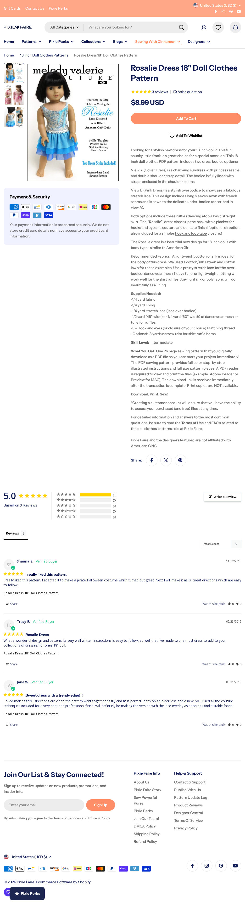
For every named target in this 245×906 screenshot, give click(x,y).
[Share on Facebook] (151, 460)
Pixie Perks (58, 8)
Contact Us (34, 8)
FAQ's (216, 423)
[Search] (181, 27)
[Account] (204, 27)
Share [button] (13, 604)
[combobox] (116, 27)
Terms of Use (192, 423)
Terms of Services (67, 818)
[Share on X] (166, 460)
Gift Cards (12, 8)
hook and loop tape (191, 233)
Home (9, 55)
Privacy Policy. (99, 818)
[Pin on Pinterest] (180, 460)
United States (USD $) (218, 5)
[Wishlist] (218, 27)
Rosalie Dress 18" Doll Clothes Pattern (31, 593)
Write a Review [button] (225, 497)
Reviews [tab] (12, 533)
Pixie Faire (25, 882)
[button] (231, 604)
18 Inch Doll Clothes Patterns (44, 55)
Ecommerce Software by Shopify (63, 882)
